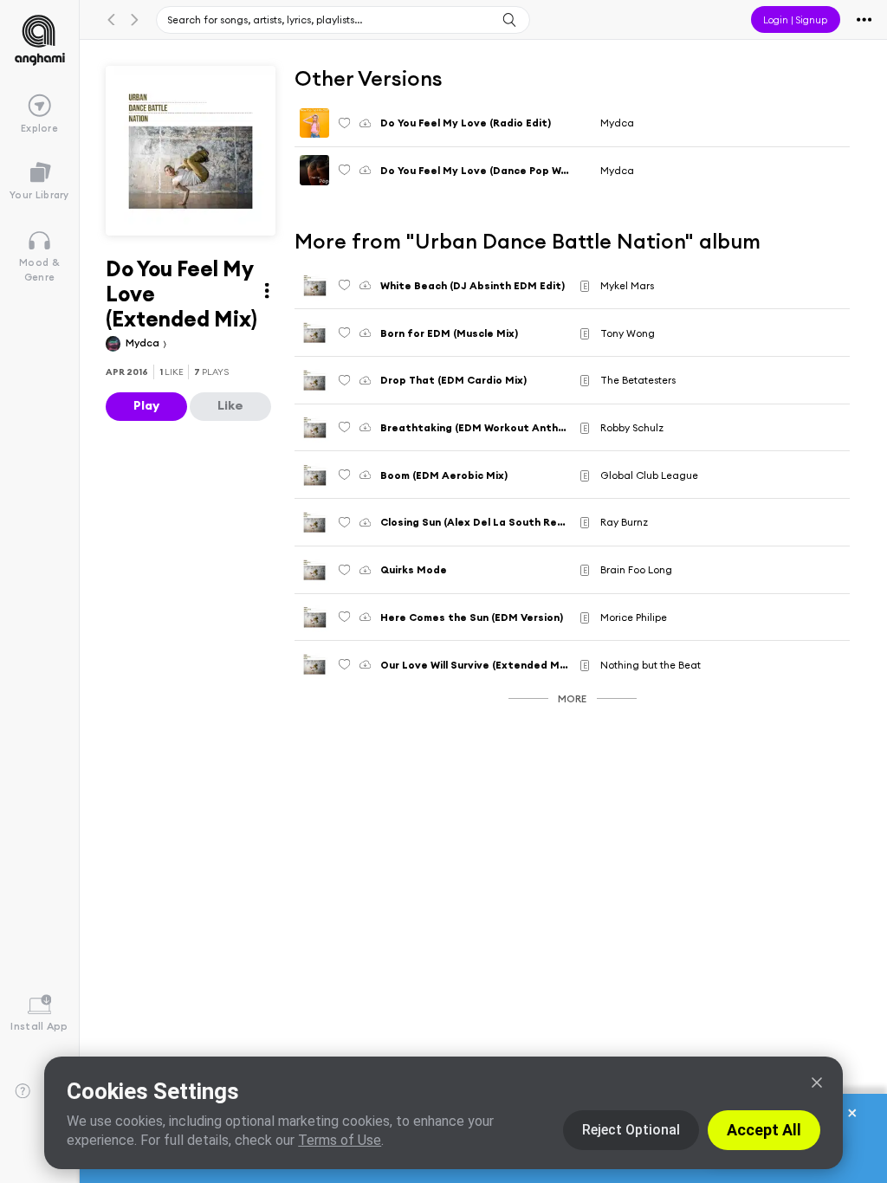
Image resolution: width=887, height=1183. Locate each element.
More (572, 698)
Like (230, 405)
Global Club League (649, 475)
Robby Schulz (632, 427)
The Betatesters (638, 379)
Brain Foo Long (636, 569)
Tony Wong (627, 332)
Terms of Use (339, 1140)
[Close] (817, 1082)
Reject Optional (631, 1130)
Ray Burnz (624, 521)
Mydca (144, 342)
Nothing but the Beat (650, 664)
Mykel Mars (627, 285)
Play (146, 405)
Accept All (764, 1130)
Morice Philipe (633, 617)
